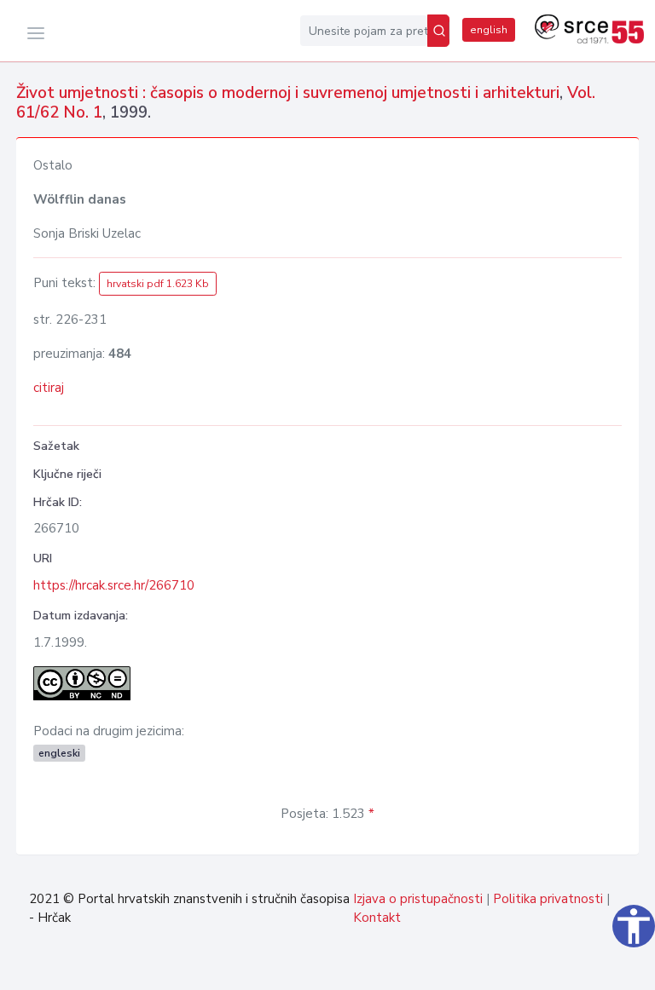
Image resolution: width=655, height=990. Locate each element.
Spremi (598, 968)
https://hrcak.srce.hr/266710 (113, 585)
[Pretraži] (438, 30)
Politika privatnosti (548, 898)
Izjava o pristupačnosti (418, 898)
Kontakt (377, 917)
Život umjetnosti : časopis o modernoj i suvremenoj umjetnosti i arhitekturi (287, 93)
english (488, 30)
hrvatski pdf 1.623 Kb (158, 284)
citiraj (48, 387)
